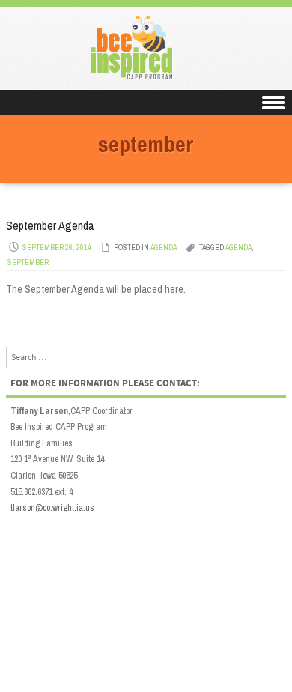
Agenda (163, 247)
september (28, 262)
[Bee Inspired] (146, 79)
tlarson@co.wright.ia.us (52, 508)
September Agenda (50, 225)
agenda (238, 247)
